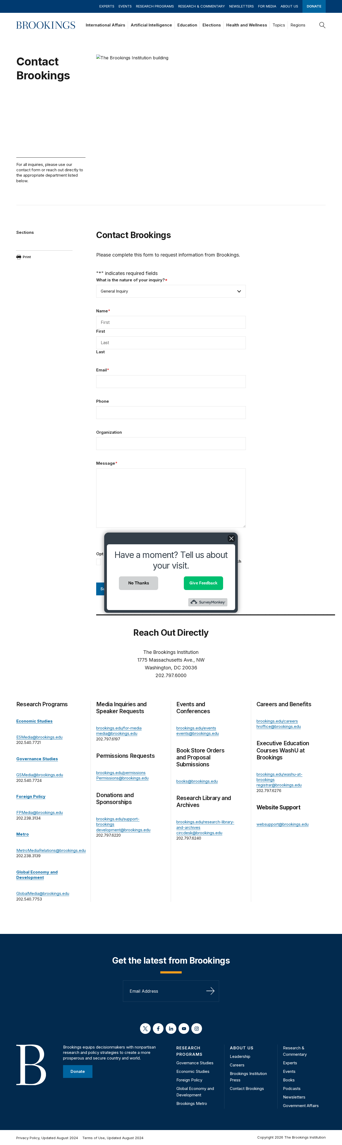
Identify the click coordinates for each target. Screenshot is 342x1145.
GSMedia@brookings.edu (39, 774)
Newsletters (241, 6)
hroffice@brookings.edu (278, 726)
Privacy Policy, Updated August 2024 (47, 1138)
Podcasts (292, 1088)
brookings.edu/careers (277, 721)
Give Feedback (203, 583)
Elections (212, 25)
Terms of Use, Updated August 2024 (112, 1138)
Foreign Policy (189, 1079)
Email (102, 369)
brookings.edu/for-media (119, 728)
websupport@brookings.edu (282, 824)
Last (100, 351)
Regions (297, 25)
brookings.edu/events (196, 728)
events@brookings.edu (197, 733)
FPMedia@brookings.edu (39, 812)
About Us (289, 6)
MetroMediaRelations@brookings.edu (51, 850)
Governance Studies (194, 1062)
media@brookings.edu (116, 733)
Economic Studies (192, 1071)
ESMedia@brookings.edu (39, 737)
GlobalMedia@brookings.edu (42, 893)
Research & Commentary (201, 6)
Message (106, 463)
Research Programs (155, 6)
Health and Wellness (246, 25)
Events (125, 6)
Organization (109, 432)
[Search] (322, 25)
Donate (314, 6)
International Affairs (105, 25)
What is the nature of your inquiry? (132, 279)
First (100, 331)
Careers (237, 1065)
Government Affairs (301, 1105)
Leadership (240, 1056)
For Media (267, 6)
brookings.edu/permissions (121, 772)
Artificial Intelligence (151, 25)
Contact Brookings (247, 1088)
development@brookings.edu (123, 829)
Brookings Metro (191, 1103)
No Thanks (138, 583)
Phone (102, 401)
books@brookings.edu (197, 781)
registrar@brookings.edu (279, 784)
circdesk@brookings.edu (199, 832)
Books (289, 1079)
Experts (106, 6)
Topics (279, 25)
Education (187, 25)
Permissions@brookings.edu (122, 778)
